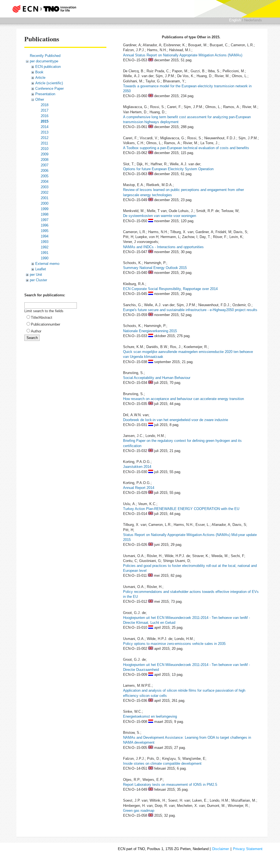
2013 (44, 132)
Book (39, 72)
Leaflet (40, 269)
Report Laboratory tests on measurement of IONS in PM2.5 (170, 784)
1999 (44, 209)
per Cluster (38, 280)
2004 (44, 181)
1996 (44, 225)
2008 (44, 160)
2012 (44, 138)
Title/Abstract (41, 317)
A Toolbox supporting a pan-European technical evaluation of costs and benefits (186, 148)
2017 (44, 110)
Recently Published (45, 56)
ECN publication (48, 67)
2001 (44, 198)
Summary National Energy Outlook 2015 (155, 268)
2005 (44, 176)
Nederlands (253, 20)
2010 (44, 149)
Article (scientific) (49, 83)
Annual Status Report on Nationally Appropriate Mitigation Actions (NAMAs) (182, 55)
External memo (47, 264)
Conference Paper (49, 88)
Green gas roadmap (138, 810)
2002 (44, 192)
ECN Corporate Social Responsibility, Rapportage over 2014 (170, 289)
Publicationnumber (45, 324)
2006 (44, 171)
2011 (44, 143)
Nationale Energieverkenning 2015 (150, 331)
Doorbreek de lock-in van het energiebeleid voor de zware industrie (175, 420)
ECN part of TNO (45, 9)
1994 (44, 236)
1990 (44, 258)
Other (39, 99)
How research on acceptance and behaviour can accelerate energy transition (183, 399)
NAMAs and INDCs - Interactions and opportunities (163, 247)
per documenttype (44, 61)
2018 (44, 105)
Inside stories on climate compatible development (162, 763)
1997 (44, 220)
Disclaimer (220, 849)
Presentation (45, 94)
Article (40, 78)
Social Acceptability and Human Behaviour (156, 378)
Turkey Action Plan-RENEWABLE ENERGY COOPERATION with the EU (181, 509)
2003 (44, 187)
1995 (44, 231)
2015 (44, 121)
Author (36, 331)
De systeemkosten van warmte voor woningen (159, 216)
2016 (44, 116)
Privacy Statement (247, 849)
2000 (44, 203)
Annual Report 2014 (138, 488)
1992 (44, 247)
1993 (44, 242)
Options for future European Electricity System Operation (168, 169)
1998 (44, 214)
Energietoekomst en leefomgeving (150, 716)
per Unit (36, 275)
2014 (44, 127)
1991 (44, 253)
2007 (44, 165)
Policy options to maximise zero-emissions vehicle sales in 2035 (174, 644)
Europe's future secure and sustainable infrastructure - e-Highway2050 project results (190, 310)
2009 (44, 154)
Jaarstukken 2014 (137, 467)
